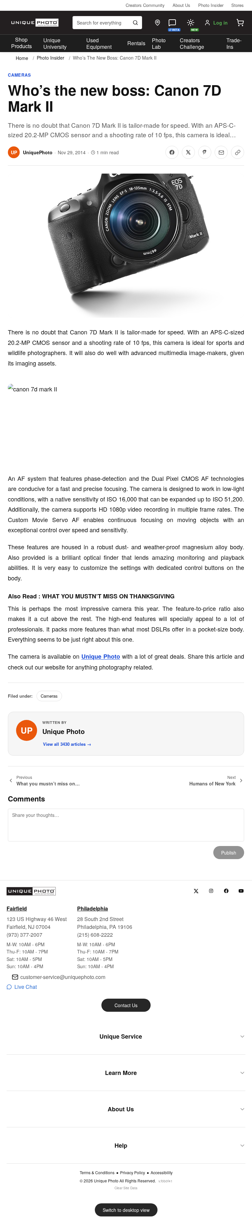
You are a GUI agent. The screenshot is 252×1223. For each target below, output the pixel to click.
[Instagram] (211, 891)
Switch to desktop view (126, 1210)
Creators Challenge (192, 43)
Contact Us (126, 1005)
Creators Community (145, 5)
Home (22, 58)
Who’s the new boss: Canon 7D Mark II (115, 58)
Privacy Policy (132, 1172)
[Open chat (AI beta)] (172, 23)
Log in (220, 22)
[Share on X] (188, 152)
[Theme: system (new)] (191, 23)
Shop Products (21, 42)
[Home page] (34, 22)
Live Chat (25, 986)
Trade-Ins (234, 43)
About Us (181, 5)
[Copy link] (237, 152)
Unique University (55, 43)
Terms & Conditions (97, 1172)
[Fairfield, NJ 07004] (157, 22)
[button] (240, 23)
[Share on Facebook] (171, 152)
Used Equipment (99, 43)
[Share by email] (221, 152)
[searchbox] (107, 22)
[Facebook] (226, 891)
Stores (237, 5)
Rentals (136, 43)
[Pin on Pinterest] (204, 152)
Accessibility (162, 1172)
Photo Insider (210, 5)
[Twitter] (196, 891)
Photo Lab (159, 43)
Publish (228, 852)
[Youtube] (241, 891)
